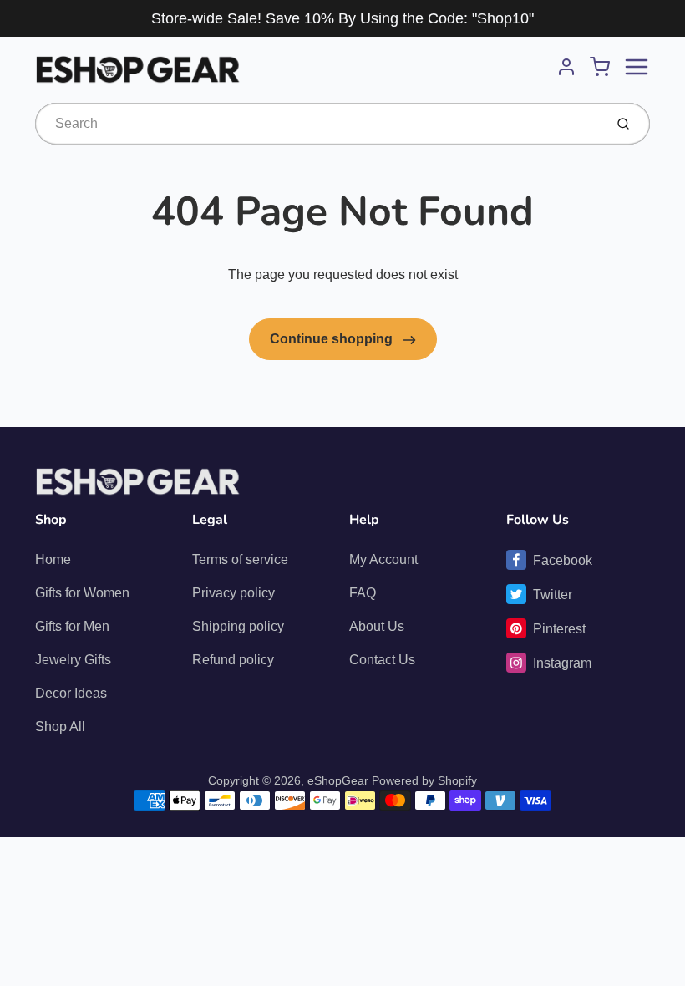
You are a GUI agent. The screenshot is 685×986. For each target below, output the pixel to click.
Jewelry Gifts (73, 660)
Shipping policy (238, 626)
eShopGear (337, 780)
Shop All (60, 726)
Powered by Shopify (424, 780)
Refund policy (233, 660)
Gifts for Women (82, 593)
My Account (383, 559)
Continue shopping (333, 339)
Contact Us (382, 660)
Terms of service (240, 559)
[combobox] (318, 124)
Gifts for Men (72, 626)
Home (53, 559)
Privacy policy (233, 593)
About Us (376, 626)
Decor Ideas (71, 693)
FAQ (362, 593)
